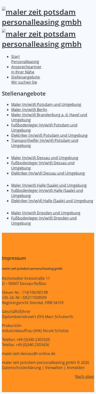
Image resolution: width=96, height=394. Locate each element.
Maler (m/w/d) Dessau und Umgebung (44, 157)
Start (25, 59)
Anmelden (76, 367)
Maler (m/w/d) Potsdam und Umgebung (46, 104)
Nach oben (84, 376)
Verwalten (54, 367)
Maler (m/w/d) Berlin (29, 109)
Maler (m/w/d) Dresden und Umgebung (45, 212)
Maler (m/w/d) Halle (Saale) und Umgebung (49, 185)
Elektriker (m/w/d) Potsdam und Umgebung (49, 135)
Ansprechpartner (26, 69)
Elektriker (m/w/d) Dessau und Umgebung (48, 173)
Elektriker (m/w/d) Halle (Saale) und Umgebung (52, 200)
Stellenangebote (25, 80)
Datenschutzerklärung (21, 367)
